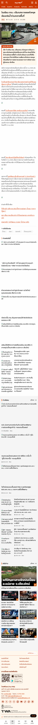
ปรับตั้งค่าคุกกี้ (22, 667)
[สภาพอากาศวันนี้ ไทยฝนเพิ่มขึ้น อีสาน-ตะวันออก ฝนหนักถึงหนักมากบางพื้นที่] (7, 521)
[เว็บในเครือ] (2, 2)
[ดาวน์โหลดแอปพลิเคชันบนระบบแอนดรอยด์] (17, 680)
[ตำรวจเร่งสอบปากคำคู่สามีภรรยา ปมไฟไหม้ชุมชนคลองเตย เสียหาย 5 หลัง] (19, 278)
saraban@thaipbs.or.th (24, 698)
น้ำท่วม (3, 232)
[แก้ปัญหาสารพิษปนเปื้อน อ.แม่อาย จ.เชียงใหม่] (19, 576)
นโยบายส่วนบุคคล (5, 664)
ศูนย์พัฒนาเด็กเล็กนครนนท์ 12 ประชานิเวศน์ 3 (21, 176)
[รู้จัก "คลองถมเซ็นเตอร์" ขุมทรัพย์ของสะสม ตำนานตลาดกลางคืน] (7, 532)
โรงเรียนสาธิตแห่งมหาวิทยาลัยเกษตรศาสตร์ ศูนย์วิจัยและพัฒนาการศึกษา (18, 83)
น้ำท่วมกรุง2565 (27, 232)
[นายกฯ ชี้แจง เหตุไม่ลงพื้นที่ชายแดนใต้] (28, 633)
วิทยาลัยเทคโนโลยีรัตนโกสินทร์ (15, 157)
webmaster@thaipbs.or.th (15, 696)
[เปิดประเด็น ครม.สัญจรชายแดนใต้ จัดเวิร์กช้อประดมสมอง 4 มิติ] (19, 306)
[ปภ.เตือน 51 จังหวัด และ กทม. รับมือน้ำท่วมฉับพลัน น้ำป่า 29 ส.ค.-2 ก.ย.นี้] (7, 551)
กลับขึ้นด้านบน (31, 653)
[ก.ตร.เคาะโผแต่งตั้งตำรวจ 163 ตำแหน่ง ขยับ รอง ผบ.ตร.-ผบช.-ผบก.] (7, 512)
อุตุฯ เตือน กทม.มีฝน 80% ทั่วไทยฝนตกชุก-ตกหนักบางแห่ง (17, 216)
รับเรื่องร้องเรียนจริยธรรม (25, 664)
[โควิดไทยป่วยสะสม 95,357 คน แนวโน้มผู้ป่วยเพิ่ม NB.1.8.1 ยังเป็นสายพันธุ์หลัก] (7, 502)
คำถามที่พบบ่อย (5, 661)
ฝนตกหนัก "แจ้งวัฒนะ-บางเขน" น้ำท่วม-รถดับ (15, 222)
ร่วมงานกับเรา (4, 667)
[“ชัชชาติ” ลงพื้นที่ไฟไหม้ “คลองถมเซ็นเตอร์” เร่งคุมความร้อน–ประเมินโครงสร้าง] (7, 372)
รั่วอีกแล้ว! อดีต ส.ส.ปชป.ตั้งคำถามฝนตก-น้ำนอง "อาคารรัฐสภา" (18, 209)
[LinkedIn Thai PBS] (32, 701)
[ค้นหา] (6, 2)
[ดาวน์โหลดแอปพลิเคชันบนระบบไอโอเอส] (17, 676)
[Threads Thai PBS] (14, 701)
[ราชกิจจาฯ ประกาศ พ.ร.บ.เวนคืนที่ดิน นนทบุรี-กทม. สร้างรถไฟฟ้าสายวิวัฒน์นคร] (7, 541)
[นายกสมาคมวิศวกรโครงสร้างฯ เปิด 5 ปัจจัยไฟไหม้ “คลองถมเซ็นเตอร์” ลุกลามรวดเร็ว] (7, 363)
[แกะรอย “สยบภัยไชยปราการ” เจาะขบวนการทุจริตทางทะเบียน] (9, 595)
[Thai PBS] (19, 2)
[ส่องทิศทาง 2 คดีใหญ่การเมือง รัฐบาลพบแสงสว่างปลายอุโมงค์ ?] (9, 614)
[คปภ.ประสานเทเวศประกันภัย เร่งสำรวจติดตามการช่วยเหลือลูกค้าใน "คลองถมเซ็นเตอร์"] (19, 413)
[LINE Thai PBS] (17, 701)
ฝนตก (10, 232)
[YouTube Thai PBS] (21, 701)
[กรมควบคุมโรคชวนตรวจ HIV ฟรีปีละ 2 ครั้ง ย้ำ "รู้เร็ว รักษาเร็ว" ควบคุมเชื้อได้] (19, 444)
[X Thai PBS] (6, 701)
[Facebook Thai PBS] (2, 701)
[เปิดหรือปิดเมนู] (32, 2)
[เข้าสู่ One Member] (35, 2)
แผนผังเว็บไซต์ (4, 658)
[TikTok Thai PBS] (25, 701)
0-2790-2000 (7, 694)
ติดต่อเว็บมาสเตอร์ (24, 661)
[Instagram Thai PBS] (10, 701)
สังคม (3, 19)
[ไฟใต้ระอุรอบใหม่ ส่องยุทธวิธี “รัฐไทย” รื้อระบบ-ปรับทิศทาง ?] (28, 595)
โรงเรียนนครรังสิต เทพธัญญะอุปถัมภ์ (17, 110)
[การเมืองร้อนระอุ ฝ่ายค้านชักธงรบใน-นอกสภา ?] (9, 633)
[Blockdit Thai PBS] (28, 701)
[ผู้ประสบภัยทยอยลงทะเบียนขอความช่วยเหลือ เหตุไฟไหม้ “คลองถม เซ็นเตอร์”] (7, 389)
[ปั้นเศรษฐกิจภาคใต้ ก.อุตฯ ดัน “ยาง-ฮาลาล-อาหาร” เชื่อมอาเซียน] (7, 354)
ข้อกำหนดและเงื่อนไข (24, 658)
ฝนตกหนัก (17, 232)
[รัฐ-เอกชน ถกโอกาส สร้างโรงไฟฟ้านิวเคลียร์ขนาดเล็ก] (28, 614)
